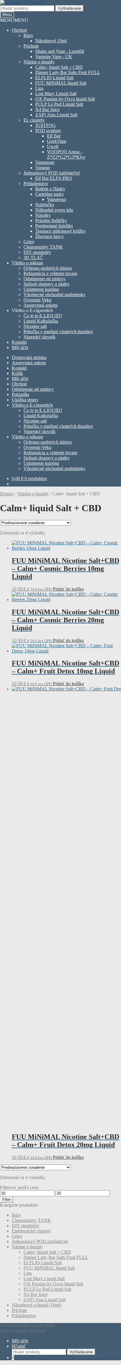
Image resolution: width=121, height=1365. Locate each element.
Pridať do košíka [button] (68, 588)
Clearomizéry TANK (43, 246)
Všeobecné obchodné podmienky (54, 294)
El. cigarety (34, 120)
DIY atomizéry (37, 252)
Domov (7, 493)
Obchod (19, 30)
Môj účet (20, 347)
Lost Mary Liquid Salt (55, 93)
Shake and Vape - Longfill (59, 51)
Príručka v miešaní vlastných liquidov (58, 331)
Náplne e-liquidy (39, 61)
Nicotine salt (35, 326)
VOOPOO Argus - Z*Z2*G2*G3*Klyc (66, 154)
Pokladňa (20, 394)
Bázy (28, 35)
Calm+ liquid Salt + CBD (59, 67)
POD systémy (48, 130)
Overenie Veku (37, 299)
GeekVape (56, 141)
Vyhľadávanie (69, 8)
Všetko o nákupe (27, 262)
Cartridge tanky (49, 194)
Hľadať (19, 1346)
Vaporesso (44, 162)
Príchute (31, 45)
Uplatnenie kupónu (41, 289)
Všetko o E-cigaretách (32, 405)
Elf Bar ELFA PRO (53, 178)
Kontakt (19, 342)
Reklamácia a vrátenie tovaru (50, 273)
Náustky (43, 215)
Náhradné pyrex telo (54, 209)
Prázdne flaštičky (51, 220)
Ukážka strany (25, 399)
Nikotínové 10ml (51, 40)
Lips (39, 88)
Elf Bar (53, 135)
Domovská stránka (29, 357)
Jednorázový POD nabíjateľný (51, 172)
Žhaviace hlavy (49, 236)
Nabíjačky (44, 204)
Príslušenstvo (35, 183)
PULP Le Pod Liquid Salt (59, 104)
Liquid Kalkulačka (40, 320)
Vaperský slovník (39, 336)
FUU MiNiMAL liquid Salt (60, 83)
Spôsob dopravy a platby (46, 283)
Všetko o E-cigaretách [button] (32, 310)
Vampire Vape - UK (53, 56)
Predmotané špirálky (54, 225)
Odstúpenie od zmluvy (44, 278)
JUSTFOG (45, 125)
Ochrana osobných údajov (47, 268)
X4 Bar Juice (47, 109)
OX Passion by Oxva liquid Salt (65, 98)
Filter (6, 1199)
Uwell (52, 146)
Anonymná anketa (40, 305)
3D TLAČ (33, 257)
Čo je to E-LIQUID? (42, 315)
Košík (17, 373)
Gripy (28, 241)
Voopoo (42, 167)
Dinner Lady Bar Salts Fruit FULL (67, 72)
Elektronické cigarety (31, 1230)
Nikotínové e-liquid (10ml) (36, 1304)
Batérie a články (50, 188)
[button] (14, 20)
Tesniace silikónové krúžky (60, 231)
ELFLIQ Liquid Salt (54, 77)
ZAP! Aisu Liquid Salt (56, 114)
